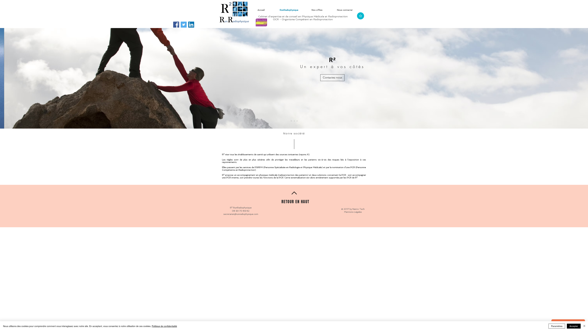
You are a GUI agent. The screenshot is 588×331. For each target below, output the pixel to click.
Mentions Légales (353, 212)
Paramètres (556, 326)
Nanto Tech (358, 209)
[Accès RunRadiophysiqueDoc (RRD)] (360, 16)
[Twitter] (184, 25)
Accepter (573, 326)
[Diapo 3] (297, 120)
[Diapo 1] (291, 121)
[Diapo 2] (294, 120)
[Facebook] (176, 25)
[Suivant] (568, 78)
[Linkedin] (191, 25)
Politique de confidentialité (164, 326)
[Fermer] (584, 326)
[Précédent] (19, 78)
